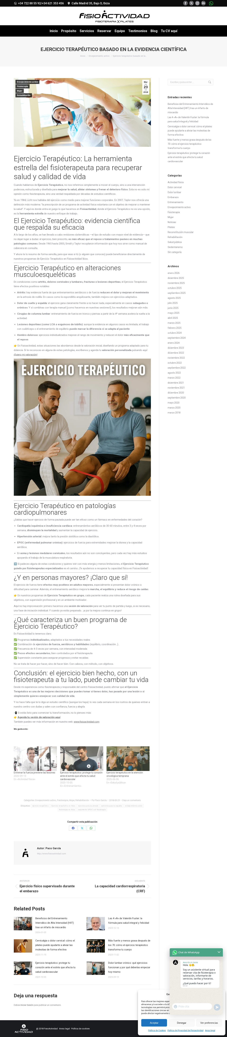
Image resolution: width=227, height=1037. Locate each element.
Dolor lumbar (174, 192)
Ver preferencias (209, 1022)
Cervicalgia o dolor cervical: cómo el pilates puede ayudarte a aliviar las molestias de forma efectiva (55, 945)
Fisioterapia (22, 86)
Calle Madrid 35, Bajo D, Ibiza (91, 3)
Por (99, 800)
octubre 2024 (175, 333)
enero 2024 (174, 343)
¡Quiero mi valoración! (25, 354)
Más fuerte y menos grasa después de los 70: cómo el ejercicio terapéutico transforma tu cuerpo (129, 945)
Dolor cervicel (175, 187)
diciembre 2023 (176, 347)
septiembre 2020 (177, 397)
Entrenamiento (175, 202)
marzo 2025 (174, 323)
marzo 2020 (174, 407)
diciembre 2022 (176, 352)
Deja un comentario (131, 800)
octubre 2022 (175, 362)
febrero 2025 (174, 328)
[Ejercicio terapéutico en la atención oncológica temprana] (128, 758)
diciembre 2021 (176, 382)
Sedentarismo (175, 247)
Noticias (172, 222)
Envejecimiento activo (27, 82)
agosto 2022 (174, 372)
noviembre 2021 (176, 387)
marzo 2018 (174, 412)
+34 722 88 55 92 (29, 3)
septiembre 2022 (177, 367)
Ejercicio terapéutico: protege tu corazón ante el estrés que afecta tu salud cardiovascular (81, 776)
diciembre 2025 (176, 278)
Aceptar (154, 1022)
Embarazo (173, 197)
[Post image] (23, 923)
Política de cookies (80, 1028)
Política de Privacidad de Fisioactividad (185, 1030)
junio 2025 (173, 308)
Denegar (181, 1022)
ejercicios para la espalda (111, 806)
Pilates (171, 227)
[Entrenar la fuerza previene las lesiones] (35, 758)
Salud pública (175, 242)
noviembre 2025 (176, 283)
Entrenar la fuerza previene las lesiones (34, 772)
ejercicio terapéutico (40, 806)
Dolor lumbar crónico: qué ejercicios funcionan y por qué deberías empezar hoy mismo (129, 967)
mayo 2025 (173, 313)
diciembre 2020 (176, 392)
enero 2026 (174, 273)
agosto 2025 (174, 298)
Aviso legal (210, 1030)
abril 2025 (173, 318)
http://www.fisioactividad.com (51, 853)
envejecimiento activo (133, 806)
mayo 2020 (173, 402)
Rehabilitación (23, 95)
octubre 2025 (175, 288)
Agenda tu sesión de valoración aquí (39, 717)
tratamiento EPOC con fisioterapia (92, 809)
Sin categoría (174, 252)
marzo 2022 (174, 377)
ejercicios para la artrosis (88, 806)
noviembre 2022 (176, 357)
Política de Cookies (157, 1030)
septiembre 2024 (177, 338)
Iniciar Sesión (27, 1005)
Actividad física (176, 182)
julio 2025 (173, 303)
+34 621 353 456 (53, 3)
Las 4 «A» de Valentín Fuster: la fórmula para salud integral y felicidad (128, 920)
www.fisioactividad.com (86, 721)
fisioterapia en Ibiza (67, 809)
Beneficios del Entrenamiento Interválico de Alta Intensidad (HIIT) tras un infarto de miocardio (54, 923)
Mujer (19, 91)
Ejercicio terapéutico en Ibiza (63, 806)
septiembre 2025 (177, 293)
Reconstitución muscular (181, 232)
